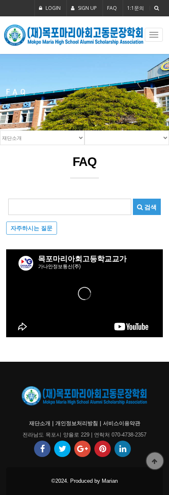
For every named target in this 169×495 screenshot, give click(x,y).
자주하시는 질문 (32, 228)
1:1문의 (135, 7)
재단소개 (39, 423)
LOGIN (52, 7)
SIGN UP (87, 7)
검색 (150, 207)
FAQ (112, 7)
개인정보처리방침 (76, 423)
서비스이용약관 (121, 423)
